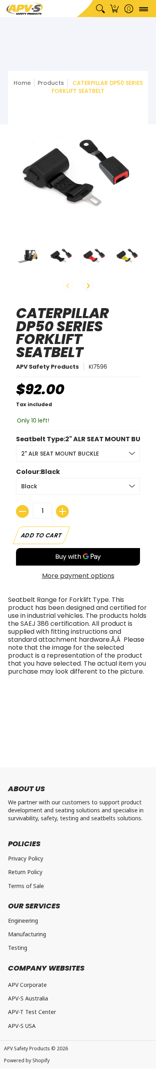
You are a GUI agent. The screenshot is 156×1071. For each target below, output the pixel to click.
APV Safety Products (47, 367)
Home (22, 83)
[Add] (62, 511)
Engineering (23, 920)
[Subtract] (22, 511)
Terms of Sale (26, 886)
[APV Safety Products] (24, 8)
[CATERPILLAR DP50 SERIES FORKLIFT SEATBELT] (28, 255)
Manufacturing (27, 934)
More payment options (78, 576)
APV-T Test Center (32, 1012)
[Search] (100, 8)
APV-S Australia (28, 998)
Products (51, 83)
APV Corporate (27, 984)
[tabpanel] (78, 638)
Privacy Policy (25, 858)
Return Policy (25, 872)
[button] (115, 8)
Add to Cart (41, 535)
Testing (17, 947)
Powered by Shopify (27, 1060)
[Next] (88, 286)
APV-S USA (22, 1026)
